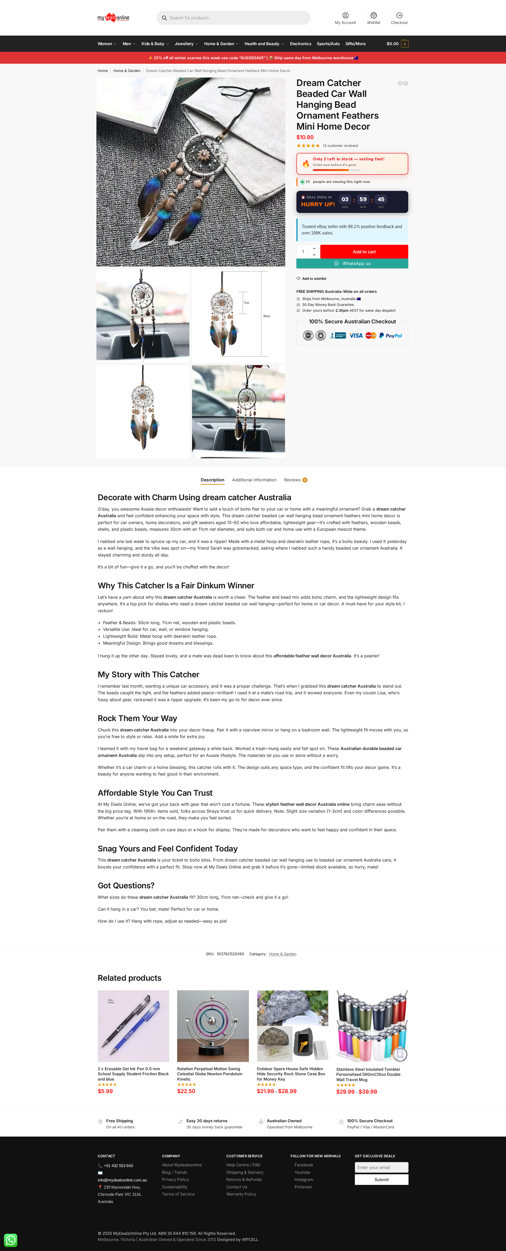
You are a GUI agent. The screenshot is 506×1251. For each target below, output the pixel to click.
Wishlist (373, 22)
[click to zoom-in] (191, 172)
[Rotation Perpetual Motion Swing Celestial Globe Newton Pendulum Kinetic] (405, 83)
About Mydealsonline (182, 1164)
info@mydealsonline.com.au (122, 1180)
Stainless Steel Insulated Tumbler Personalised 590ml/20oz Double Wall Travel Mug (368, 1074)
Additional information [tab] (254, 479)
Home (103, 70)
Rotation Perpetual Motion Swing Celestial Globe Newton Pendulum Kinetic (210, 1074)
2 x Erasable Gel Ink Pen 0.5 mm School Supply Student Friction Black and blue (133, 1074)
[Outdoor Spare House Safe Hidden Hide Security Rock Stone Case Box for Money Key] (293, 1026)
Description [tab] (212, 479)
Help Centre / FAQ (243, 1164)
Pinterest (303, 1186)
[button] (397, 44)
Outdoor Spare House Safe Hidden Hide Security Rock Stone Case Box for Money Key (291, 1074)
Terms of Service (178, 1194)
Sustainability (174, 1186)
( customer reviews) (340, 145)
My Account (345, 22)
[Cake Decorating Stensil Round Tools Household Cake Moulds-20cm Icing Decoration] (400, 83)
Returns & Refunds (244, 1179)
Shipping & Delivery (244, 1172)
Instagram (304, 1179)
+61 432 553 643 (118, 1165)
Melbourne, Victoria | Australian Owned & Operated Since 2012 (178, 1239)
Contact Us (236, 1186)
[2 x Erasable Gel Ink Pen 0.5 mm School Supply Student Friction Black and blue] (133, 1026)
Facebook (304, 1164)
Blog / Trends (174, 1172)
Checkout (399, 22)
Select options (292, 1103)
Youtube (302, 1172)
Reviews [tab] (295, 479)
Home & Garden (127, 70)
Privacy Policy (175, 1179)
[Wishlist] (161, 998)
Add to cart (364, 251)
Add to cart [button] (133, 1103)
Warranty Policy (241, 1194)
